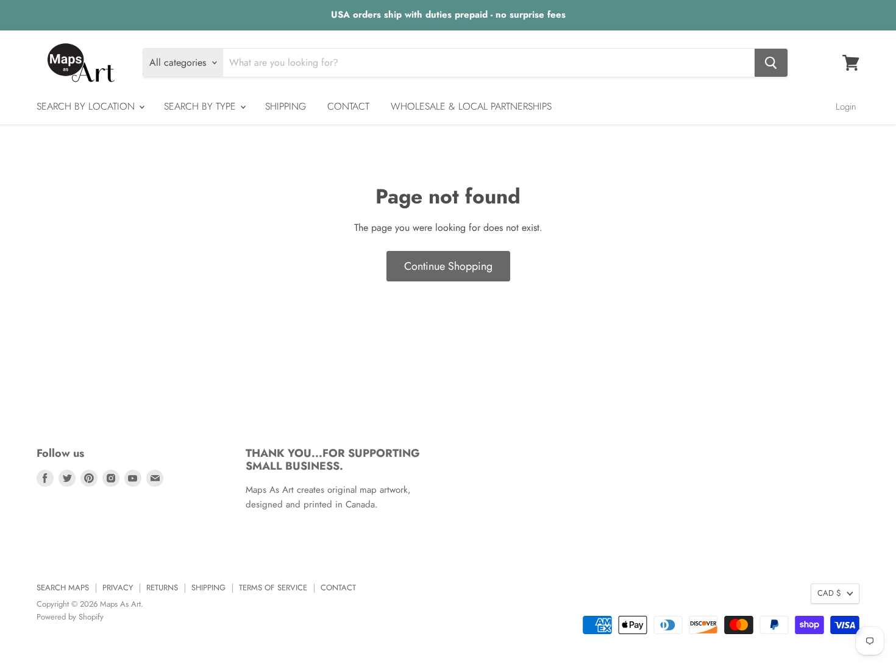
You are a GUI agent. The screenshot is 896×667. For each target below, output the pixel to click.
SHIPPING (285, 106)
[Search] (771, 63)
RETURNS (162, 587)
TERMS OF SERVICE (273, 587)
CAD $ (829, 593)
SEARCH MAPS (63, 587)
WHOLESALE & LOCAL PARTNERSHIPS (471, 106)
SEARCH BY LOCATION (87, 106)
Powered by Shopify (70, 617)
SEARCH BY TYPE (201, 106)
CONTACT (348, 106)
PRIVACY (117, 587)
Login (846, 106)
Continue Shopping (448, 266)
